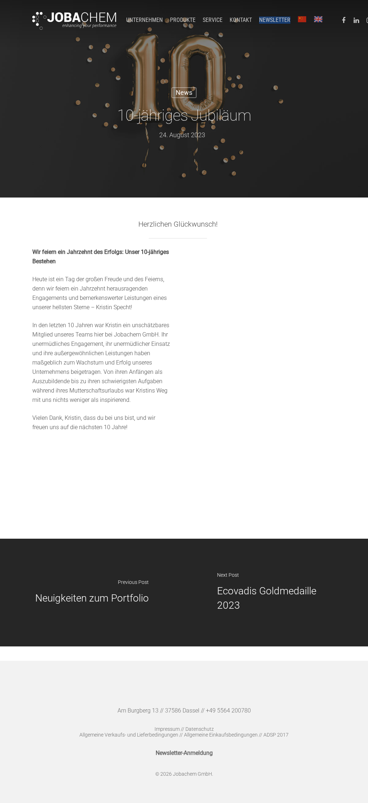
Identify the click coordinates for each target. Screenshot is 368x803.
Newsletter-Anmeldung (184, 752)
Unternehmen (144, 20)
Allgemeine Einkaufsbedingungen (221, 735)
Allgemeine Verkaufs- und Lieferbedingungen (128, 735)
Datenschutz (199, 729)
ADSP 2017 (276, 735)
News (184, 92)
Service (212, 20)
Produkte (183, 20)
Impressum (167, 729)
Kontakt (241, 20)
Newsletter (274, 20)
